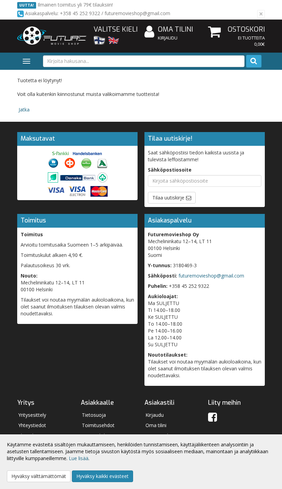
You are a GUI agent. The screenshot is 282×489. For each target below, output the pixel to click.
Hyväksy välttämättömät (38, 476)
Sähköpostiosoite (170, 169)
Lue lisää (78, 458)
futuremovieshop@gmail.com (211, 275)
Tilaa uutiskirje (168, 197)
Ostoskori (246, 29)
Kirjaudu (167, 38)
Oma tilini (175, 29)
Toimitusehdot (98, 425)
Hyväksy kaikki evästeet (102, 476)
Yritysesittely (32, 415)
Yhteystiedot (32, 425)
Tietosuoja (94, 415)
